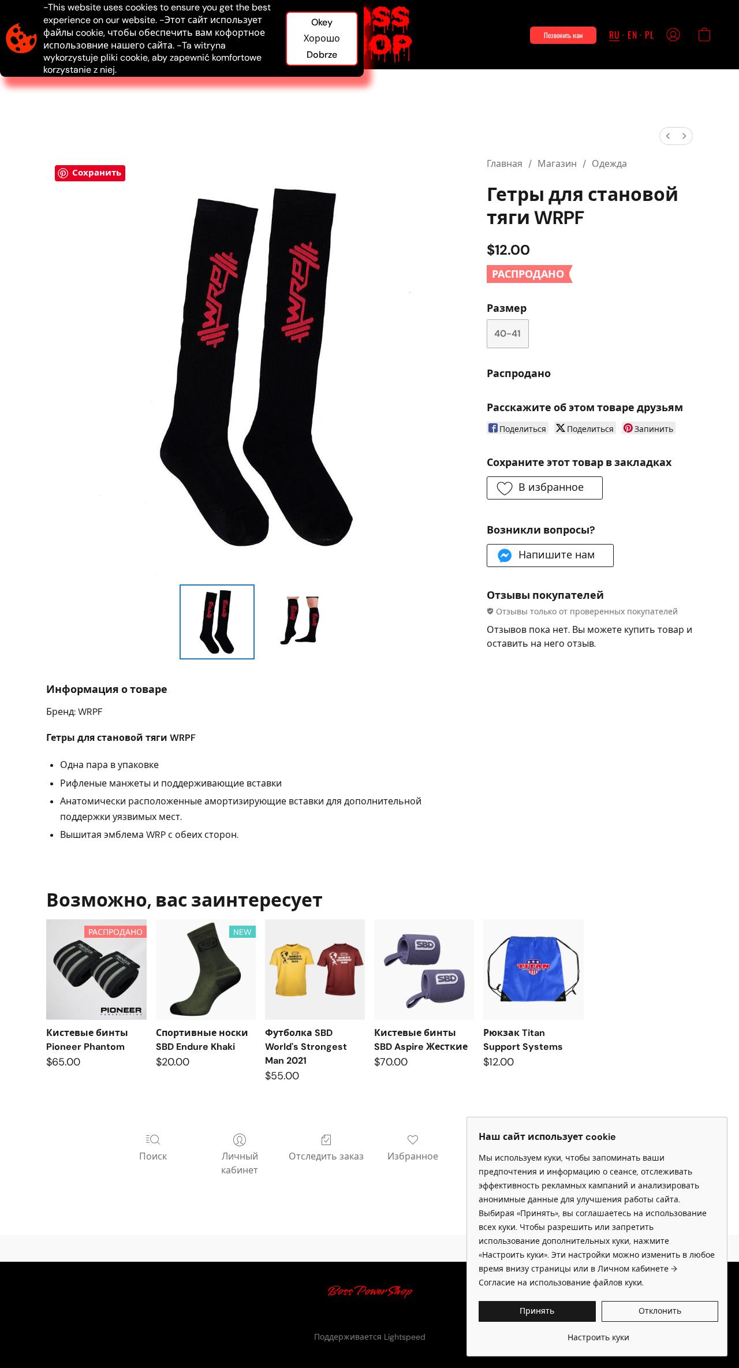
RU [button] (614, 35)
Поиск (153, 1156)
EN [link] (295, 1316)
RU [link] (277, 1316)
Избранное (412, 1156)
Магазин (557, 164)
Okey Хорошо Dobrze (322, 38)
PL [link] (311, 1316)
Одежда (609, 164)
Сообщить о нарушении (449, 1316)
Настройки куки (358, 1316)
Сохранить (96, 172)
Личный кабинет (239, 1163)
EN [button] (632, 35)
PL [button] (649, 35)
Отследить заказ (326, 1156)
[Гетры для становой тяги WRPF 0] (217, 621)
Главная (504, 164)
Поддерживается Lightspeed (370, 1337)
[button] (369, 35)
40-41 (507, 333)
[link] (598, 1333)
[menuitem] (668, 136)
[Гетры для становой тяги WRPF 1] (296, 621)
